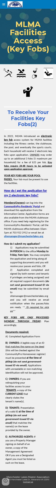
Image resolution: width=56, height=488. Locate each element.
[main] (28, 36)
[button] (3, 4)
